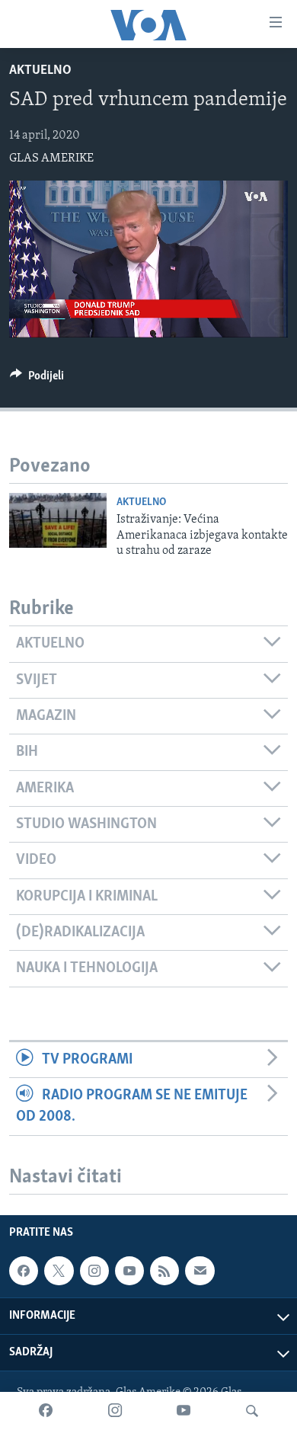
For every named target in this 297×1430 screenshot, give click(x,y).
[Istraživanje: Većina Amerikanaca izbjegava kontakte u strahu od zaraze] (58, 520)
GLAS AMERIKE (51, 158)
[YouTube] (183, 1411)
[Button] (37, 379)
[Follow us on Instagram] (94, 1270)
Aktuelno (40, 71)
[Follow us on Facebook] (23, 1270)
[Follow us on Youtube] (129, 1270)
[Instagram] (115, 1411)
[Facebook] (45, 1411)
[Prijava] (199, 1270)
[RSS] (164, 1270)
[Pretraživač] (252, 1411)
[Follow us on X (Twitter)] (58, 1270)
